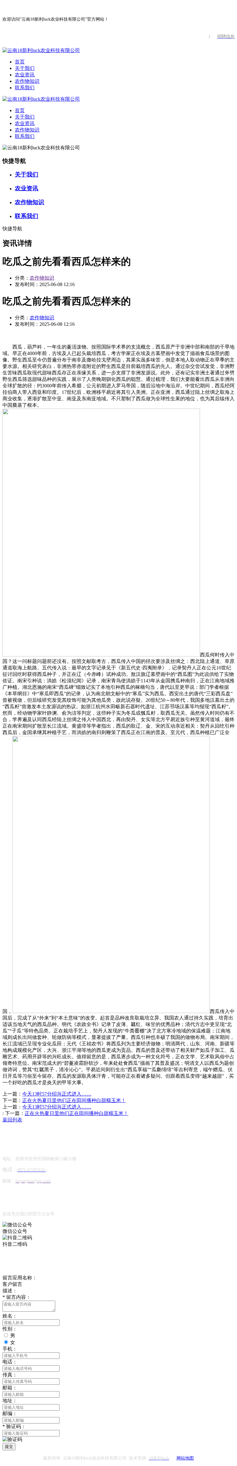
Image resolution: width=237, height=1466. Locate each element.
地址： (9, 1400)
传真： (9, 1374)
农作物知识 (27, 81)
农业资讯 (25, 74)
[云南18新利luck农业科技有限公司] (41, 50)
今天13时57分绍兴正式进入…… (56, 1093)
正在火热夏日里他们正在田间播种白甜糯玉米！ (74, 1100)
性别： (9, 1328)
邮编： (9, 1413)
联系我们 (25, 87)
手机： (9, 1348)
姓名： (9, 1316)
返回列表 (12, 1119)
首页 (20, 61)
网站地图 (185, 1458)
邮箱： (9, 1387)
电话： (9, 1361)
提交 (9, 1446)
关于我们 (25, 68)
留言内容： (16, 1297)
